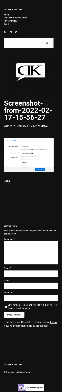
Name (7, 268)
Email (7, 280)
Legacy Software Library (15, 17)
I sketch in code (13, 9)
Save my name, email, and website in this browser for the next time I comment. (32, 306)
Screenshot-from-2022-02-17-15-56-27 (28, 110)
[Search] (47, 43)
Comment (9, 239)
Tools (6, 24)
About (6, 14)
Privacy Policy (10, 21)
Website (8, 292)
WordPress (25, 372)
